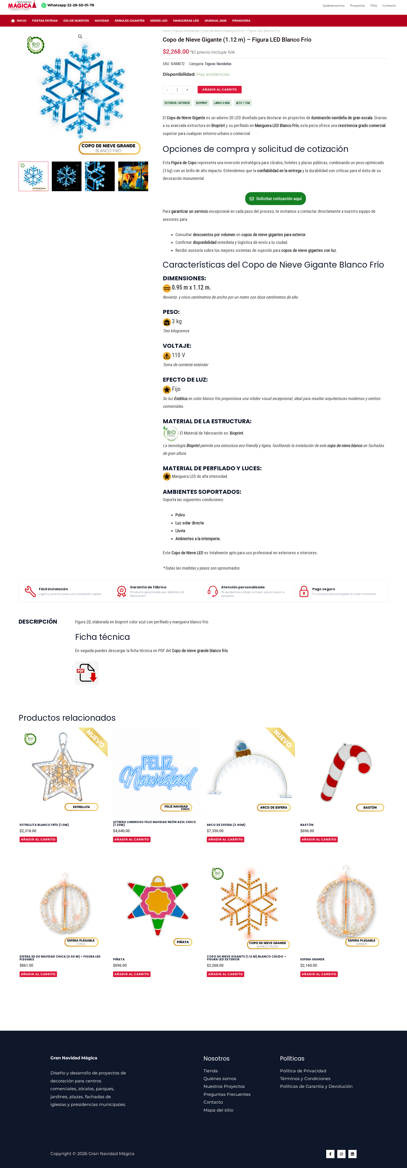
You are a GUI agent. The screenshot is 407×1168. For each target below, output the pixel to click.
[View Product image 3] (100, 176)
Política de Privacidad (303, 1070)
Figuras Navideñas (186, 30)
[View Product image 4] (133, 176)
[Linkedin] (352, 1154)
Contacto (213, 1102)
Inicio (167, 30)
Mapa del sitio (218, 1110)
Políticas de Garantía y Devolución (316, 1086)
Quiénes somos (220, 1078)
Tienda (211, 1070)
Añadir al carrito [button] (38, 839)
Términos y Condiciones (305, 1078)
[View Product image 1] (33, 176)
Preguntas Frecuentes (227, 1094)
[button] (80, 36)
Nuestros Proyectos (224, 1086)
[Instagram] (341, 1154)
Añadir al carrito (219, 89)
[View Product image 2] (66, 176)
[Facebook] (330, 1154)
